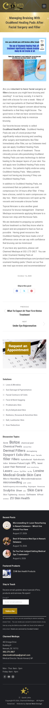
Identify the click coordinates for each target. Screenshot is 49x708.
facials (39, 455)
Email (6, 598)
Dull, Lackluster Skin (15, 420)
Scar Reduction (13, 425)
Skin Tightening (10, 495)
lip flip (30, 471)
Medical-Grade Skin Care (22, 475)
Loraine (38, 470)
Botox (14, 442)
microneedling (12, 482)
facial (33, 455)
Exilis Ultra (23, 455)
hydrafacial (26, 459)
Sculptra (9, 490)
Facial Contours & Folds (16, 395)
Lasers (7, 470)
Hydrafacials (39, 459)
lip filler (23, 471)
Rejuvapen (32, 487)
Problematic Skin (13, 405)
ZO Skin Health (20, 498)
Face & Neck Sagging (15, 400)
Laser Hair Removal (14, 466)
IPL (33, 463)
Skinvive (22, 495)
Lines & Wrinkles (13, 385)
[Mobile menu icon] (44, 6)
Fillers (16, 459)
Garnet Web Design (34, 704)
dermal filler (27, 447)
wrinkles (6, 499)
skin (24, 491)
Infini (5, 463)
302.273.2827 (9, 652)
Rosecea (41, 487)
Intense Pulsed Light (19, 463)
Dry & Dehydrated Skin (16, 410)
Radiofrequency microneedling (15, 487)
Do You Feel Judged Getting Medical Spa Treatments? (29, 553)
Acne (5, 443)
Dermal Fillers (14, 450)
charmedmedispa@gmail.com (16, 655)
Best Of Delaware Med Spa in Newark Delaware (29, 540)
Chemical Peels (12, 446)
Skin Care (34, 490)
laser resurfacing (33, 467)
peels (29, 483)
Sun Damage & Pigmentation (19, 390)
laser (40, 463)
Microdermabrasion (31, 478)
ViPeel (40, 494)
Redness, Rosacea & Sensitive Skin (21, 415)
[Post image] (7, 525)
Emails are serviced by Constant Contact (24, 629)
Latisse (16, 471)
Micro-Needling (11, 478)
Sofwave (31, 494)
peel (24, 483)
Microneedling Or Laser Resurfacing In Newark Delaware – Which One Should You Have (29, 526)
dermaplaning (32, 451)
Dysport (9, 454)
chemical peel (27, 443)
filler (6, 459)
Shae (19, 490)
